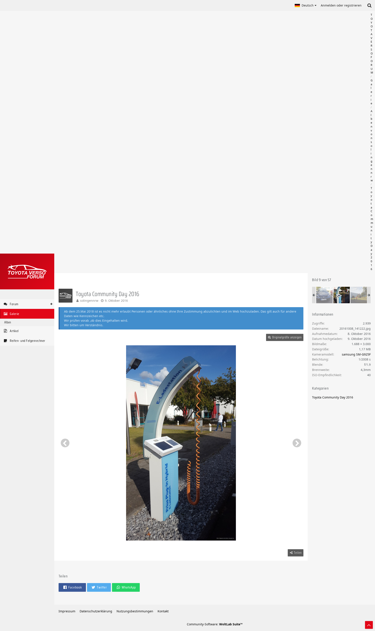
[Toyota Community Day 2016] (324, 295)
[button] (306, 5)
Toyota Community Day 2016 (332, 397)
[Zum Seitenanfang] (369, 625)
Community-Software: (215, 624)
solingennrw (89, 300)
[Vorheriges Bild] (65, 443)
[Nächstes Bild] (297, 443)
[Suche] (369, 5)
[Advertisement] (214, 142)
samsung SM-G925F (356, 354)
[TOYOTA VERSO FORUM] (27, 271)
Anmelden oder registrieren (341, 5)
